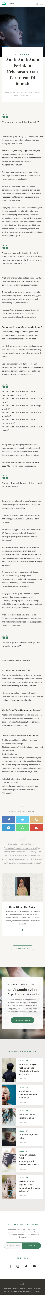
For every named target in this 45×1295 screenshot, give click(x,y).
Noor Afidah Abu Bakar (21, 93)
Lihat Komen (22, 948)
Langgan (31, 1245)
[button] (37, 3)
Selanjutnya (22, 1020)
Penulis (23, 1288)
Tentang (8, 1288)
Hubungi (37, 1288)
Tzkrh (11, 4)
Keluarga (22, 54)
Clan (30, 1288)
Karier (15, 1288)
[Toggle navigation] (41, 3)
